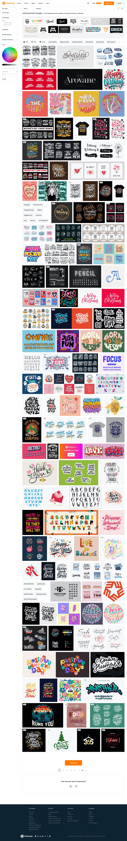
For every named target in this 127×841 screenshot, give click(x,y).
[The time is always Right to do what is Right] (83, 191)
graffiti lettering (28, 594)
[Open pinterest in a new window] (42, 836)
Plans (94, 3)
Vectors (19, 3)
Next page (74, 763)
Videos (33, 3)
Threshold (5, 72)
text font (32, 220)
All (4, 21)
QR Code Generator (33, 829)
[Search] (118, 8)
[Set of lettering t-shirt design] (60, 638)
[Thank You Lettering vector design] (57, 363)
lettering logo (100, 42)
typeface (39, 210)
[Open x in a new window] (47, 836)
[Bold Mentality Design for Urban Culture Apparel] (57, 276)
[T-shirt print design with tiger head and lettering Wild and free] (106, 429)
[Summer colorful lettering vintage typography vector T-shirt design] (31, 429)
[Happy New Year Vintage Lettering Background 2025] (34, 740)
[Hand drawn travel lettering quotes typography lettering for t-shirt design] (64, 429)
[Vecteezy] (8, 3)
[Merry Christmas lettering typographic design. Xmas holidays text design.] (39, 79)
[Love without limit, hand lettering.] (69, 298)
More (47, 3)
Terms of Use (87, 836)
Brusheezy (31, 812)
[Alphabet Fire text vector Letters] (39, 341)
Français (91, 820)
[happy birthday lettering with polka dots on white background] (114, 79)
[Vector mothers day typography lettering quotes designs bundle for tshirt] (115, 212)
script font (39, 215)
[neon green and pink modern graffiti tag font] (103, 690)
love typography (43, 220)
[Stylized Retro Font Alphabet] (34, 451)
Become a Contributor (73, 820)
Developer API (32, 823)
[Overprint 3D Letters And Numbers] (111, 363)
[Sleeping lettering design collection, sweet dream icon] (38, 233)
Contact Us (70, 814)
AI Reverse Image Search (35, 825)
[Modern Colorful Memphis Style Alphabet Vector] (110, 384)
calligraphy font (28, 215)
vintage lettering (64, 42)
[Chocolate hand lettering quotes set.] (89, 212)
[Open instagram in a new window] (38, 836)
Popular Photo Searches (54, 820)
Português (91, 816)
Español (91, 814)
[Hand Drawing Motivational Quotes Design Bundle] (85, 363)
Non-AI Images (7, 25)
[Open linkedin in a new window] (40, 836)
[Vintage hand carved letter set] (85, 497)
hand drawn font (37, 204)
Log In (119, 3)
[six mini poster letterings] (108, 254)
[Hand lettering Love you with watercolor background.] (113, 497)
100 (82, 770)
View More (116, 29)
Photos (26, 3)
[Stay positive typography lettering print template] (112, 740)
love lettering (27, 589)
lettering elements (29, 584)
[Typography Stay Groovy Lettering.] (102, 614)
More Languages (93, 822)
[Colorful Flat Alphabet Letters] (71, 522)
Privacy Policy (95, 836)
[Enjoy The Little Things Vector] (111, 472)
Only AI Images (8, 23)
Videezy (31, 816)
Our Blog (70, 818)
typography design (29, 210)
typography (38, 589)
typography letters (41, 594)
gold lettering (89, 42)
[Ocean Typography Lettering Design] (55, 571)
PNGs (35, 42)
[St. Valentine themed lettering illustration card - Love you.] (29, 191)
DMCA (49, 814)
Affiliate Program (52, 816)
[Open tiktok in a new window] (45, 836)
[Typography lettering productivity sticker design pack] (34, 638)
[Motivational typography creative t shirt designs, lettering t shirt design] (39, 614)
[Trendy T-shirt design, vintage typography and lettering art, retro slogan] (111, 191)
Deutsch (91, 818)
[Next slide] (122, 42)
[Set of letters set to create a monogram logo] (65, 591)
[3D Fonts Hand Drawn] (31, 363)
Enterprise (31, 818)
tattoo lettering (111, 42)
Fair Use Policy (102, 836)
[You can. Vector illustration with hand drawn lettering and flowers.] (70, 690)
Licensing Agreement (53, 812)
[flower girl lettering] (52, 191)
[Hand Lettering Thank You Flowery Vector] (40, 472)
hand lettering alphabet (30, 599)
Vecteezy (31, 814)
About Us (70, 816)
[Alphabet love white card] (51, 405)
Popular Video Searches (54, 823)
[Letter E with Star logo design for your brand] (113, 591)
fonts (25, 220)
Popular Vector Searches (54, 818)
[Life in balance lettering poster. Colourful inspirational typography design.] (86, 548)
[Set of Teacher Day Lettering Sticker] (34, 548)
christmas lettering (77, 42)
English (90, 812)
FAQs (69, 812)
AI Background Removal (35, 827)
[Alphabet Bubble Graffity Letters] (92, 405)
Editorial (40, 3)
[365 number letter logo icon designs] (88, 740)
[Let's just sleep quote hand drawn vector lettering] (32, 384)
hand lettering (52, 42)
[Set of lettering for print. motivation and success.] (69, 614)
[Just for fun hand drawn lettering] (68, 341)
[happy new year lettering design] (60, 548)
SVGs (27, 42)
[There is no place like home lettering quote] (52, 451)
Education (31, 820)
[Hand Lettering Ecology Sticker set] (78, 472)
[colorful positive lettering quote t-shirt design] (32, 522)
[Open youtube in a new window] (49, 836)
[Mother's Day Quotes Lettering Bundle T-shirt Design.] (39, 57)
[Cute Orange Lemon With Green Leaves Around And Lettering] (114, 405)
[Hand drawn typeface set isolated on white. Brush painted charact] (32, 405)
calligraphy (27, 204)
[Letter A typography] (113, 276)
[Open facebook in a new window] (35, 836)
